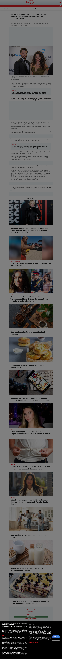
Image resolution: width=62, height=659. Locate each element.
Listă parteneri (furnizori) (34, 642)
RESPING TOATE (56, 645)
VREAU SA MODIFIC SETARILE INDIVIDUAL (56, 641)
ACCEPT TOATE (56, 636)
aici (12, 648)
